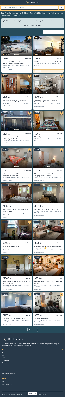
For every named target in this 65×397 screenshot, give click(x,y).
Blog (3, 352)
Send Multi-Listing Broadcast (32, 25)
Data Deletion (42, 394)
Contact (4, 362)
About (3, 357)
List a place (5, 382)
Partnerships (5, 360)
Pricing (3, 387)
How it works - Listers (7, 384)
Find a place (5, 371)
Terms (27, 394)
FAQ (3, 355)
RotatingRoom (34, 2)
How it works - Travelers (8, 373)
